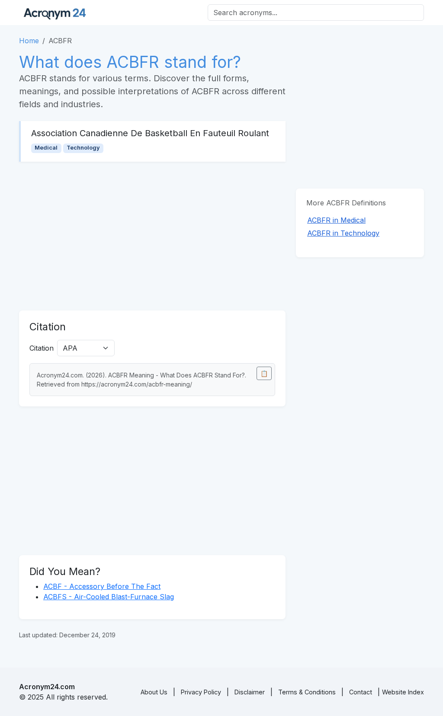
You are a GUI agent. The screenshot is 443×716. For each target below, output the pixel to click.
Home (29, 40)
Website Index (403, 692)
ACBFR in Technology (343, 233)
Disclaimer (249, 692)
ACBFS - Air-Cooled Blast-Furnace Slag (108, 596)
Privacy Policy (201, 692)
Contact (360, 692)
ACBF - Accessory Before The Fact (102, 586)
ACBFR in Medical (336, 220)
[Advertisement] (152, 236)
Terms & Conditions (307, 692)
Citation (41, 348)
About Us (154, 692)
